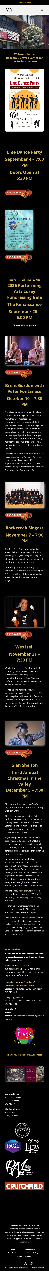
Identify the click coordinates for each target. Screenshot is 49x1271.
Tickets (28, 1256)
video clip (23, 890)
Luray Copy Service (14, 997)
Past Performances (16, 1253)
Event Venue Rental (28, 1249)
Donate (14, 1249)
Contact (19, 1256)
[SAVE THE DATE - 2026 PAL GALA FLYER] (19, 249)
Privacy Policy (32, 1253)
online (16, 968)
